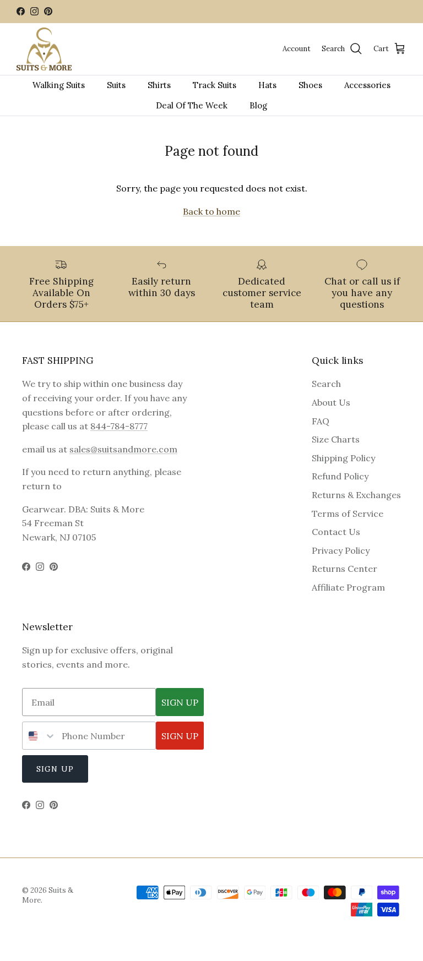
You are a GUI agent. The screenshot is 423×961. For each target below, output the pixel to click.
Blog (258, 105)
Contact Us (336, 531)
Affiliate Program (348, 587)
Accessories (367, 85)
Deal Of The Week (191, 105)
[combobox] (39, 735)
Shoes (310, 85)
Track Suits (214, 85)
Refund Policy (340, 476)
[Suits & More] (44, 49)
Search (326, 383)
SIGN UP (179, 702)
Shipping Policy (343, 457)
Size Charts (336, 439)
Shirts (159, 85)
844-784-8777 (119, 426)
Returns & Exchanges (356, 494)
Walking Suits (58, 85)
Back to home (211, 211)
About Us (331, 402)
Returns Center (344, 568)
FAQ (320, 421)
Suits (116, 85)
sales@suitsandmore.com (123, 449)
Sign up (55, 769)
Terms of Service (347, 513)
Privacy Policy (341, 550)
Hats (267, 85)
